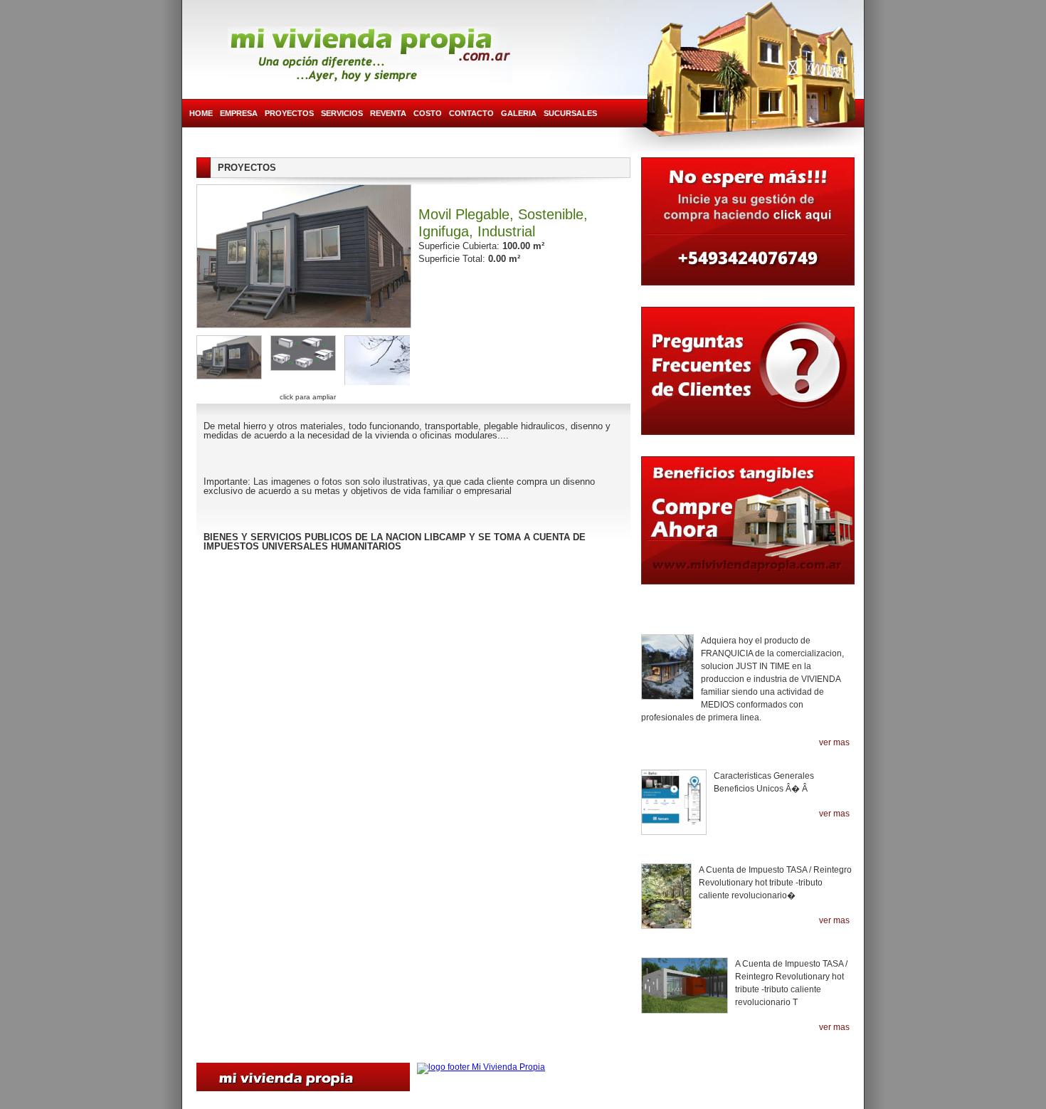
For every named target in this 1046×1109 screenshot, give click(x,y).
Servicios (342, 113)
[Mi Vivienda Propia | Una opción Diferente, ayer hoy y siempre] (370, 54)
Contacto (471, 113)
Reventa (388, 113)
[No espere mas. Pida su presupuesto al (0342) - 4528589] (748, 225)
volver (413, 568)
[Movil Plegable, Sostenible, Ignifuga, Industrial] (229, 360)
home (201, 113)
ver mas (834, 742)
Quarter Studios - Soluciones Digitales (527, 1102)
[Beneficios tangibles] (748, 527)
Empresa (239, 113)
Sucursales (570, 113)
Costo (427, 113)
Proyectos (289, 113)
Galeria (519, 113)
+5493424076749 (806, 1062)
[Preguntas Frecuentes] (748, 374)
